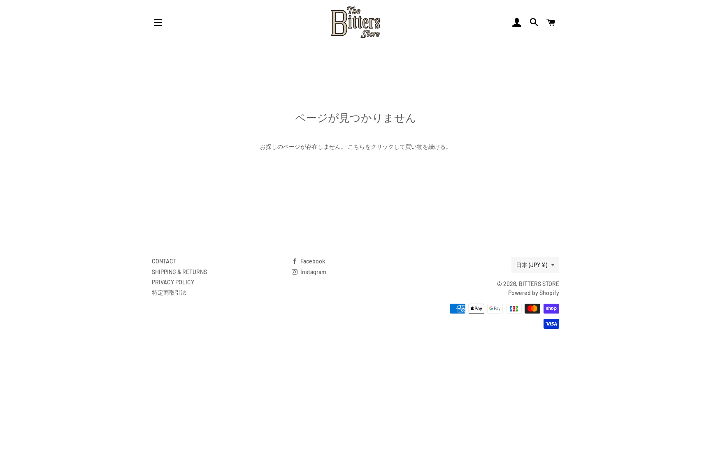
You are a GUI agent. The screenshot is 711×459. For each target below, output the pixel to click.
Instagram (312, 271)
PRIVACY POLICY (173, 282)
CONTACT (164, 261)
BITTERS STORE (539, 283)
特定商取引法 (169, 292)
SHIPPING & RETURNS (179, 271)
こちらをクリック (371, 146)
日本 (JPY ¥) (531, 264)
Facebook (312, 261)
